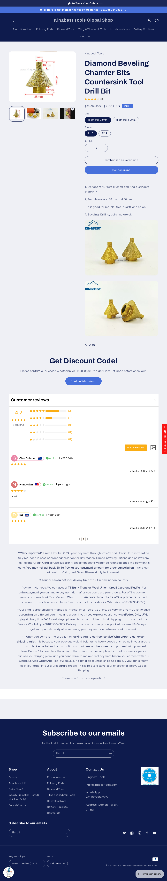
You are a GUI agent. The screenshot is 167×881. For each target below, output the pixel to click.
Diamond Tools (55, 789)
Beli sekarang (121, 170)
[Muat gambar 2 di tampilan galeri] (33, 113)
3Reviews (18, 425)
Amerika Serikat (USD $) (25, 863)
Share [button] (92, 345)
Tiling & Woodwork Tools (61, 795)
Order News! (16, 789)
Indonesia (55, 863)
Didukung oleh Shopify (148, 865)
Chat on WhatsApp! (84, 381)
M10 (90, 133)
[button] (12, 20)
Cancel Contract (18, 805)
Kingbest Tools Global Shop (125, 865)
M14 (104, 133)
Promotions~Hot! (56, 777)
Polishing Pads (55, 783)
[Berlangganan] (110, 754)
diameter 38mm (98, 120)
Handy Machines (56, 801)
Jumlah (89, 141)
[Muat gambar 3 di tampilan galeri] (50, 113)
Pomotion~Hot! (17, 783)
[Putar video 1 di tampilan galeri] (67, 113)
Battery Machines (57, 807)
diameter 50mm (126, 120)
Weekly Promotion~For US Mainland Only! (24, 797)
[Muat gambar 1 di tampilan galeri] (16, 113)
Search (13, 777)
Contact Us (53, 813)
